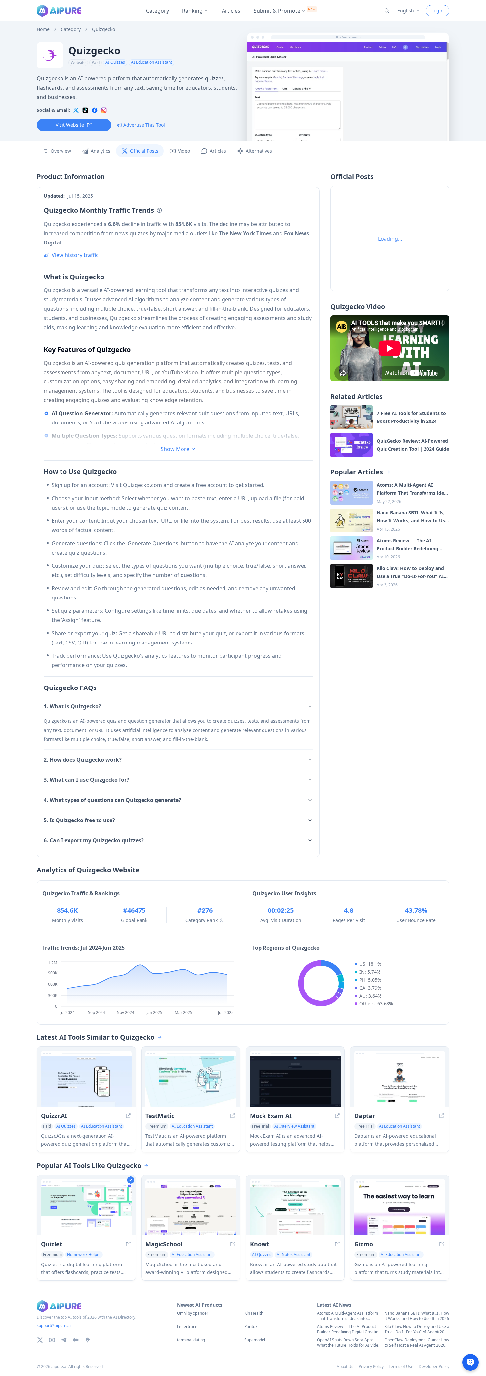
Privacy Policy (371, 1366)
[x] (76, 110)
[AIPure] (59, 11)
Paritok (250, 1326)
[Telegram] (64, 1340)
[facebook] (94, 110)
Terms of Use (401, 1366)
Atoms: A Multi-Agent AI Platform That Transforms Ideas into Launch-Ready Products (347, 1316)
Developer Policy (434, 1366)
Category (157, 10)
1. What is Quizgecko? (72, 706)
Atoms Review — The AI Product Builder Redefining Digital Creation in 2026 (349, 1329)
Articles (231, 10)
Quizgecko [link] (103, 29)
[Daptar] (399, 1081)
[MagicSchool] (190, 1209)
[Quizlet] (86, 1209)
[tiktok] (85, 110)
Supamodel (254, 1340)
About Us (345, 1366)
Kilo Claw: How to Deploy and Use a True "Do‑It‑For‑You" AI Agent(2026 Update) (417, 1329)
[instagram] (104, 110)
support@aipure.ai (54, 1325)
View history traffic (75, 255)
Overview (61, 151)
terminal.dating (191, 1340)
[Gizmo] (399, 1209)
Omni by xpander (192, 1313)
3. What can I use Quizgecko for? (86, 779)
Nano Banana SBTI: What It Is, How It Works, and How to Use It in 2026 (417, 1316)
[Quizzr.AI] (86, 1081)
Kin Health (253, 1313)
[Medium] (75, 1340)
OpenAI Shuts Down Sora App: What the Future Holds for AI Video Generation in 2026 (349, 1342)
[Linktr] (87, 1340)
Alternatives (259, 151)
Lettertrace (187, 1326)
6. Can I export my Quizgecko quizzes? (94, 840)
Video (184, 151)
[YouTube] (52, 1340)
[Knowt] (295, 1209)
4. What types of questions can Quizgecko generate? (112, 800)
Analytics (100, 151)
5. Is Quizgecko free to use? (79, 820)
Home (43, 29)
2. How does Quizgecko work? (83, 759)
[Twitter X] (40, 1340)
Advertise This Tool (144, 125)
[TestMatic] (190, 1081)
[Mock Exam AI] (295, 1081)
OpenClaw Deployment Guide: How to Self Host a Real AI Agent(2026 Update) (417, 1342)
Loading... (390, 238)
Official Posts (144, 151)
